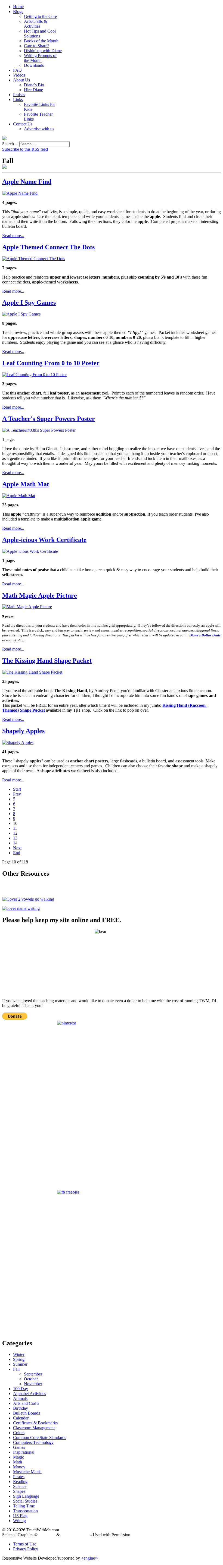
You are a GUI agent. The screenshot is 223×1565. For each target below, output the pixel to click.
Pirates (18, 1476)
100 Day (20, 1388)
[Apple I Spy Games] (21, 314)
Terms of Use (24, 1544)
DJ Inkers (47, 1534)
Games (19, 1447)
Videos (19, 75)
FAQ (17, 70)
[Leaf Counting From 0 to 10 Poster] (34, 374)
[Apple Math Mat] (18, 495)
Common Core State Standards (39, 1437)
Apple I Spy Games (29, 302)
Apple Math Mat (25, 484)
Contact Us (22, 124)
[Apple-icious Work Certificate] (30, 551)
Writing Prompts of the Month (40, 58)
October (31, 1379)
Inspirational (23, 1452)
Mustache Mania (27, 1471)
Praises (19, 94)
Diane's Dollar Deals (205, 635)
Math (17, 1462)
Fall (16, 1369)
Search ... (10, 143)
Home (18, 6)
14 (15, 843)
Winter (18, 1354)
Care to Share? (36, 45)
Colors (18, 1432)
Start (17, 789)
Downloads (34, 65)
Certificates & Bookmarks (35, 1423)
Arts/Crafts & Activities (35, 24)
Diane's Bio (34, 85)
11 (15, 828)
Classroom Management (34, 1427)
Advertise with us (39, 129)
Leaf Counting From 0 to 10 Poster (51, 363)
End (16, 852)
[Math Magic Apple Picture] (27, 606)
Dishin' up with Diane (43, 50)
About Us (21, 80)
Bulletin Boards (26, 1413)
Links (18, 99)
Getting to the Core (40, 16)
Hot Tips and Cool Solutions (40, 33)
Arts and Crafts (26, 1403)
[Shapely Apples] (17, 742)
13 (15, 838)
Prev (17, 794)
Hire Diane (33, 89)
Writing (19, 1520)
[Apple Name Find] (20, 193)
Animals (20, 1398)
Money (19, 1467)
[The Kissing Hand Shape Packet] (32, 672)
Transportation (25, 1511)
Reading (20, 1481)
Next (17, 847)
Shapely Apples (23, 730)
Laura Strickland (75, 1534)
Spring (18, 1359)
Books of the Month (41, 41)
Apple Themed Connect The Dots (48, 247)
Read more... (13, 235)
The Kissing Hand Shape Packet (47, 660)
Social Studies (25, 1501)
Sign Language (26, 1496)
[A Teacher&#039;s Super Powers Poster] (39, 430)
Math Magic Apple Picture (39, 595)
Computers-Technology (33, 1442)
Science (19, 1486)
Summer (20, 1364)
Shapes (19, 1491)
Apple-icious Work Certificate (44, 539)
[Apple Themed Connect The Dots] (33, 258)
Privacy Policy (25, 1549)
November (33, 1383)
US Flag (20, 1515)
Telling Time (24, 1506)
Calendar (21, 1418)
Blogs (18, 11)
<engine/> (89, 1558)
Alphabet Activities (29, 1393)
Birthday (20, 1408)
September (33, 1374)
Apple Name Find (26, 181)
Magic (18, 1457)
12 (15, 833)
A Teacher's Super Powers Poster (48, 418)
